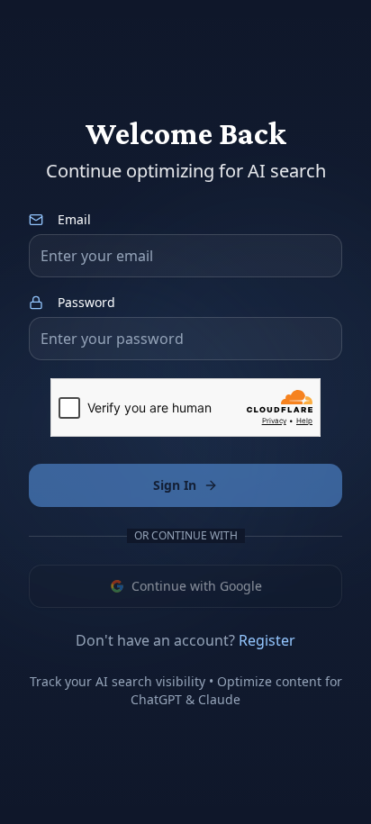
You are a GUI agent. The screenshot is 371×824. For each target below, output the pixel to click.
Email (74, 220)
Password (86, 302)
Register (267, 640)
